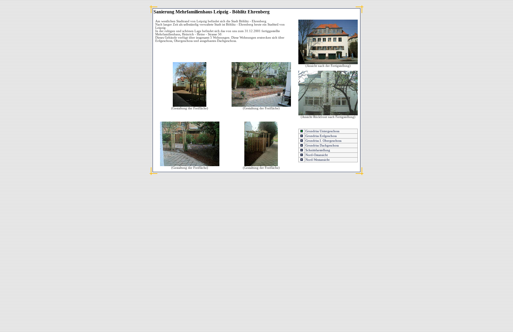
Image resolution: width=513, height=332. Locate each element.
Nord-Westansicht (317, 159)
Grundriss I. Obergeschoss (323, 140)
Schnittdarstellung (317, 150)
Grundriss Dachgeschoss (322, 145)
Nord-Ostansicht (316, 155)
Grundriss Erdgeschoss (321, 136)
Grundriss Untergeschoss (322, 131)
